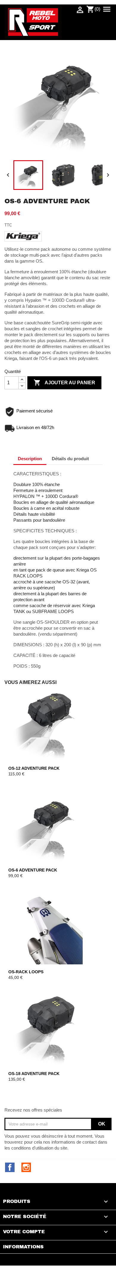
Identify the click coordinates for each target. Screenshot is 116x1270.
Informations (23, 1247)
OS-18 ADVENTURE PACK (33, 1073)
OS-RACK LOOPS (25, 971)
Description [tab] (30, 458)
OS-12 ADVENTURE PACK (33, 768)
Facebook (10, 1167)
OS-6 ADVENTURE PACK (32, 870)
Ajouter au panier (64, 382)
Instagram (26, 1167)
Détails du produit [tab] (70, 458)
